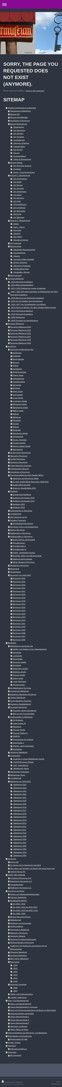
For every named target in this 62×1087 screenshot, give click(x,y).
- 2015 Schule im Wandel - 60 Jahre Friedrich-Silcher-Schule (33, 307)
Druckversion (10, 1082)
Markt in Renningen (17, 530)
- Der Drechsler (18, 188)
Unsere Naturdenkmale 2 (19, 1020)
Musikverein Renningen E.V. (21, 888)
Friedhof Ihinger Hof (17, 871)
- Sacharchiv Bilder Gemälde (23, 259)
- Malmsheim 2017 (19, 810)
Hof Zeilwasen (18, 720)
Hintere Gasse (18, 375)
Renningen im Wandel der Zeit (21, 349)
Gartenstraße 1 (18, 743)
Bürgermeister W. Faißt (18, 1039)
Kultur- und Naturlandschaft (18, 1000)
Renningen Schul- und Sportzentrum (24, 527)
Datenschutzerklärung (18, 1049)
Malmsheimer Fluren (17, 775)
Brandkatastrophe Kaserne (23, 523)
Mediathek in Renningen (19, 565)
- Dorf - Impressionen (20, 765)
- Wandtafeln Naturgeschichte (24, 250)
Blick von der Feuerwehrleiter (24, 714)
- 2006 (15, 981)
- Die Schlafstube (19, 208)
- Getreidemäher (19, 146)
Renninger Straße (19, 662)
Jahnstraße (17, 385)
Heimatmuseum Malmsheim (20, 111)
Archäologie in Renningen (20, 472)
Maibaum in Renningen (19, 933)
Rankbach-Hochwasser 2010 (24, 498)
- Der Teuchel (18, 150)
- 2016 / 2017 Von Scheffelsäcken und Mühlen (28, 304)
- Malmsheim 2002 (19, 855)
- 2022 (15, 968)
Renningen (12, 346)
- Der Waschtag (18, 217)
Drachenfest (14, 962)
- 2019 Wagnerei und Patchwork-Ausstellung (27, 298)
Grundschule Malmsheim (19, 691)
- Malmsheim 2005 (19, 849)
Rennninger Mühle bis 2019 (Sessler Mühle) (26, 475)
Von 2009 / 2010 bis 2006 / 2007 (25, 910)
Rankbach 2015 (19, 504)
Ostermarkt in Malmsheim (19, 930)
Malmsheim (12, 643)
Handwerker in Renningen (20, 121)
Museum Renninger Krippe (20, 917)
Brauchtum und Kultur (16, 891)
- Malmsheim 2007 (19, 843)
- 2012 (15, 978)
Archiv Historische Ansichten (20, 466)
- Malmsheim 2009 (19, 836)
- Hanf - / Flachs (19, 227)
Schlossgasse (18, 436)
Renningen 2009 (19, 630)
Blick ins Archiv (15, 246)
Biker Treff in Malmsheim (19, 959)
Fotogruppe (12, 1052)
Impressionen (15, 756)
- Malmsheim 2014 (19, 820)
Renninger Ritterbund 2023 (20, 330)
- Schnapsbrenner (19, 204)
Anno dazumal (15, 243)
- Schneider (17, 230)
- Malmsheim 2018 (19, 807)
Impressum (12, 1046)
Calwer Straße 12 (19, 723)
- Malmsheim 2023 (19, 791)
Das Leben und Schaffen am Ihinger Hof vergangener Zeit (32, 868)
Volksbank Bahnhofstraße (22, 559)
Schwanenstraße (19, 443)
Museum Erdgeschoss (18, 124)
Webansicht (55, 1084)
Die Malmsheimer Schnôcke (20, 688)
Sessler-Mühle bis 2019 (21, 485)
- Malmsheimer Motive (21, 768)
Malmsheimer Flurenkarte (19, 772)
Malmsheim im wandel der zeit (21, 646)
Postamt (16, 424)
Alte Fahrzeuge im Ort (18, 517)
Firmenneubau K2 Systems (23, 739)
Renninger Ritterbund (16, 324)
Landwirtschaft (15, 514)
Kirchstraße (17, 665)
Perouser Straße (19, 675)
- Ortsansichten (18, 127)
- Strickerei (17, 233)
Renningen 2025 (19, 578)
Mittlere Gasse (18, 411)
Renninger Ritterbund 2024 (20, 327)
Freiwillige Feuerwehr (18, 520)
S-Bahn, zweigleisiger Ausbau (24, 553)
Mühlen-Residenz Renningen (24, 562)
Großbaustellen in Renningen (21, 536)
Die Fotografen (15, 1055)
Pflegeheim (17, 727)
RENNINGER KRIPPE (18, 901)
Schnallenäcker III (19, 549)
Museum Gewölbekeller (19, 117)
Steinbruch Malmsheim (18, 752)
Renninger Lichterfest (18, 984)
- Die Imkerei (17, 237)
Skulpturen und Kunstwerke (20, 923)
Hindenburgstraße (19, 372)
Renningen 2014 (19, 614)
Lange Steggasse (19, 681)
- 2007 (15, 991)
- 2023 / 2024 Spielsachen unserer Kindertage (28, 288)
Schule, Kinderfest (20, 440)
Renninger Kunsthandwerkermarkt (23, 939)
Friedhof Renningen (17, 459)
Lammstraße (17, 656)
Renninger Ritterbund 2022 (20, 333)
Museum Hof (15, 114)
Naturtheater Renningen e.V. (21, 881)
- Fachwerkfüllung (19, 156)
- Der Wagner (18, 185)
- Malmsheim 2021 (19, 797)
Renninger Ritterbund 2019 (20, 343)
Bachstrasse (17, 749)
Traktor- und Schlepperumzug (21, 994)
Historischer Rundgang (18, 456)
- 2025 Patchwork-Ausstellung (21, 282)
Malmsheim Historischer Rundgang (23, 694)
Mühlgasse (17, 417)
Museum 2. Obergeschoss (20, 220)
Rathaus (16, 427)
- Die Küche (17, 214)
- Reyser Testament (20, 262)
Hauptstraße (17, 369)
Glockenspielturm (16, 926)
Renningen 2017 (19, 604)
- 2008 (15, 988)
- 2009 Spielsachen (17, 317)
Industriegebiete (19, 382)
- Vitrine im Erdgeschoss (22, 159)
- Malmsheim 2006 (19, 846)
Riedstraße (17, 430)
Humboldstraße (18, 378)
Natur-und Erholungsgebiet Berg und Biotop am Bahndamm (33, 1010)
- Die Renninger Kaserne (22, 166)
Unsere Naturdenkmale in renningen (24, 1007)
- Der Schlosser (18, 137)
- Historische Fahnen (20, 240)
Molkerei (16, 414)
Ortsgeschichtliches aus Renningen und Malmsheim (27, 1033)
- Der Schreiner (18, 198)
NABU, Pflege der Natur (19, 1029)
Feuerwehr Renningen (18, 707)
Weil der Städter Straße (21, 446)
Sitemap (19, 1082)
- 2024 (15, 965)
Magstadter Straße (20, 404)
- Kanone (16, 153)
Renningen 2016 (19, 607)
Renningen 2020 (19, 594)
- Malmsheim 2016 (19, 814)
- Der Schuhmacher (20, 179)
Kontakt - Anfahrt (14, 1042)
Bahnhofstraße (18, 359)
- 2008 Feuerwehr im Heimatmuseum (24, 320)
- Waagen (16, 256)
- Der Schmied (18, 133)
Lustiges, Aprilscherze (18, 997)
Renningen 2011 (19, 623)
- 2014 (15, 975)
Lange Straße (18, 398)
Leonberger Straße (20, 401)
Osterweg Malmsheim (18, 897)
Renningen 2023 (19, 585)
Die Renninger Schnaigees (20, 453)
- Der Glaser (17, 195)
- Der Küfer (17, 201)
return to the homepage (35, 91)
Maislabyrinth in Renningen (20, 533)
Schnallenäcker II (19, 546)
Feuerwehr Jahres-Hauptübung (24, 710)
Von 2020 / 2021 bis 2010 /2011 (25, 907)
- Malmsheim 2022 (19, 794)
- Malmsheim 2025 (19, 784)
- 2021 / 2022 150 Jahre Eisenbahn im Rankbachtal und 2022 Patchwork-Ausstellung (34, 293)
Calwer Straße (18, 678)
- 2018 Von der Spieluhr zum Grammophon (26, 301)
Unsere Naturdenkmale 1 (19, 1017)
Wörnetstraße (18, 449)
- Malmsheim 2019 (19, 804)
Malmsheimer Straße (20, 407)
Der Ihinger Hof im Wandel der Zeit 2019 (25, 865)
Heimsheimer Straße (20, 669)
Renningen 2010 (19, 627)
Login (58, 1081)
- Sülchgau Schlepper (21, 143)
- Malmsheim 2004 (19, 852)
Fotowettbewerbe (16, 884)
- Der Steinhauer (19, 130)
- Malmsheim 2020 (19, 801)
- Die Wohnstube (19, 211)
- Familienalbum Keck (21, 269)
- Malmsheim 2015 (19, 817)
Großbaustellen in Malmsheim (21, 717)
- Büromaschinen (19, 253)
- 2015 (15, 972)
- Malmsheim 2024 (19, 788)
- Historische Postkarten (22, 266)
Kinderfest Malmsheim (18, 955)
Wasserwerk (14, 569)
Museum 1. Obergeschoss (20, 175)
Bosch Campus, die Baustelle (24, 540)
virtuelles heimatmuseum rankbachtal (22, 108)
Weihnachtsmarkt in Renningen (22, 942)
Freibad (15, 366)
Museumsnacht (16, 275)
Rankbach (14, 491)
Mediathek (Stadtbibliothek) (20, 704)
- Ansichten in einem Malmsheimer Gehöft (28, 759)
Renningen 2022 (19, 588)
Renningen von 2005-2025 (20, 575)
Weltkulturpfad (15, 920)
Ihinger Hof (12, 859)
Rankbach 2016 (19, 507)
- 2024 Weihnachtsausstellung (21, 285)
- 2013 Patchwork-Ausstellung (21, 311)
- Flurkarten (17, 169)
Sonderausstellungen (16, 278)
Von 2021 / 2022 (19, 904)
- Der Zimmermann (19, 191)
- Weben (16, 224)
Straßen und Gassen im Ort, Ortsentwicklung (30, 649)
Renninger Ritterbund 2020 (20, 340)
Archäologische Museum (19, 469)
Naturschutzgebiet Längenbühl (22, 1013)
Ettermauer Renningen (18, 462)
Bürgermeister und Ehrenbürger (20, 1036)
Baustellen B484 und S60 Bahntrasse (27, 556)
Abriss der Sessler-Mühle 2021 (24, 488)
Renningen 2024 (19, 581)
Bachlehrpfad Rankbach (22, 494)
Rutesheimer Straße (20, 433)
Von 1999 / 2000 (19, 913)
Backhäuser (17, 353)
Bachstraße (17, 652)
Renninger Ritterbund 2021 (20, 337)
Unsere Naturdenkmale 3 (19, 1023)
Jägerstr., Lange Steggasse (23, 746)
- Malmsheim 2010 (19, 833)
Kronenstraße (18, 395)
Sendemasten (15, 572)
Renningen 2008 (19, 633)
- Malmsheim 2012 (19, 826)
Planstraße (17, 420)
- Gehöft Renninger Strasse (23, 762)
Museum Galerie (16, 163)
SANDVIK (16, 736)
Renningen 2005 (19, 640)
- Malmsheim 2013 (19, 823)
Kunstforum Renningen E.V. (20, 878)
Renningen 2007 (19, 636)
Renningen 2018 (19, 601)
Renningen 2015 (19, 610)
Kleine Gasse (18, 391)
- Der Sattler (17, 182)
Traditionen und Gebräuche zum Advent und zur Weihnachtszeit (28, 947)
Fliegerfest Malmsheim (18, 952)
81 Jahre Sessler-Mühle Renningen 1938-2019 (30, 482)
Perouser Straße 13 (20, 733)
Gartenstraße (18, 659)
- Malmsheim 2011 (19, 830)
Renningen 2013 (19, 617)
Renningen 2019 (19, 598)
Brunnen (16, 362)
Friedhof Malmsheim (17, 697)
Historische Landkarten (19, 1026)
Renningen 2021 (19, 591)
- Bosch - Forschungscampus (24, 172)
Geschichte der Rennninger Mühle (26, 478)
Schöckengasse (19, 685)
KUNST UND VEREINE (16, 875)
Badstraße (17, 356)
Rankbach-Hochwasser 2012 (24, 501)
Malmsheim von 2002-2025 (20, 781)
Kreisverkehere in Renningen (21, 511)
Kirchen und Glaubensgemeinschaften (25, 894)
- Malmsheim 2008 (19, 839)
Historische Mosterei (17, 936)
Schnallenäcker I (19, 543)
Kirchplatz (16, 388)
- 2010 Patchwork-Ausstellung (21, 314)
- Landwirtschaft (19, 140)
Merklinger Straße (19, 672)
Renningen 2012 (19, 620)
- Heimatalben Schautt (21, 272)
